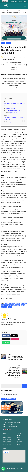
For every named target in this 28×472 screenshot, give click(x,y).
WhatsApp (7, 342)
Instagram (15, 339)
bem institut (24, 303)
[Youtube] (5, 429)
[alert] (14, 394)
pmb (2, 307)
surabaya (10, 307)
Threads (15, 335)
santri (5, 307)
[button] (24, 5)
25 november (12, 303)
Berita (3, 43)
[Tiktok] (10, 429)
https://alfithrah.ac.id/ (15, 113)
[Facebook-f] (3, 429)
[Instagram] (8, 429)
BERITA (12, 1)
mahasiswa (17, 305)
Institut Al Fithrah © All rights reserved (14, 468)
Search (24, 386)
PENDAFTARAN (22, 1)
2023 (6, 303)
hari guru (3, 305)
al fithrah (18, 303)
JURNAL (16, 1)
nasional (23, 305)
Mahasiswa (8, 43)
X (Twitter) (7, 339)
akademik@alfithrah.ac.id (14, 110)
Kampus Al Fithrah (13, 122)
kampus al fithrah (10, 305)
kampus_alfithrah (10, 108)
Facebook (6, 335)
